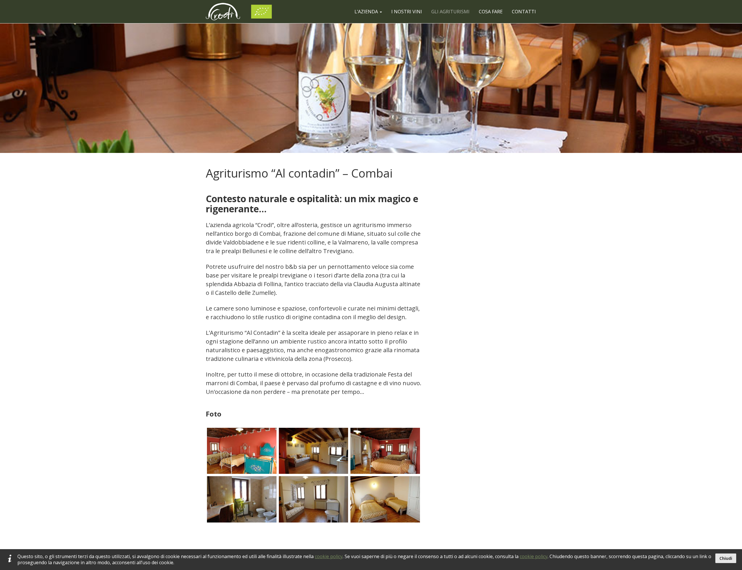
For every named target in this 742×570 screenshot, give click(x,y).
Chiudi (725, 558)
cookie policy (329, 556)
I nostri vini (406, 11)
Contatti (524, 11)
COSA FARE (491, 11)
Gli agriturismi (450, 11)
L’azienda (366, 11)
